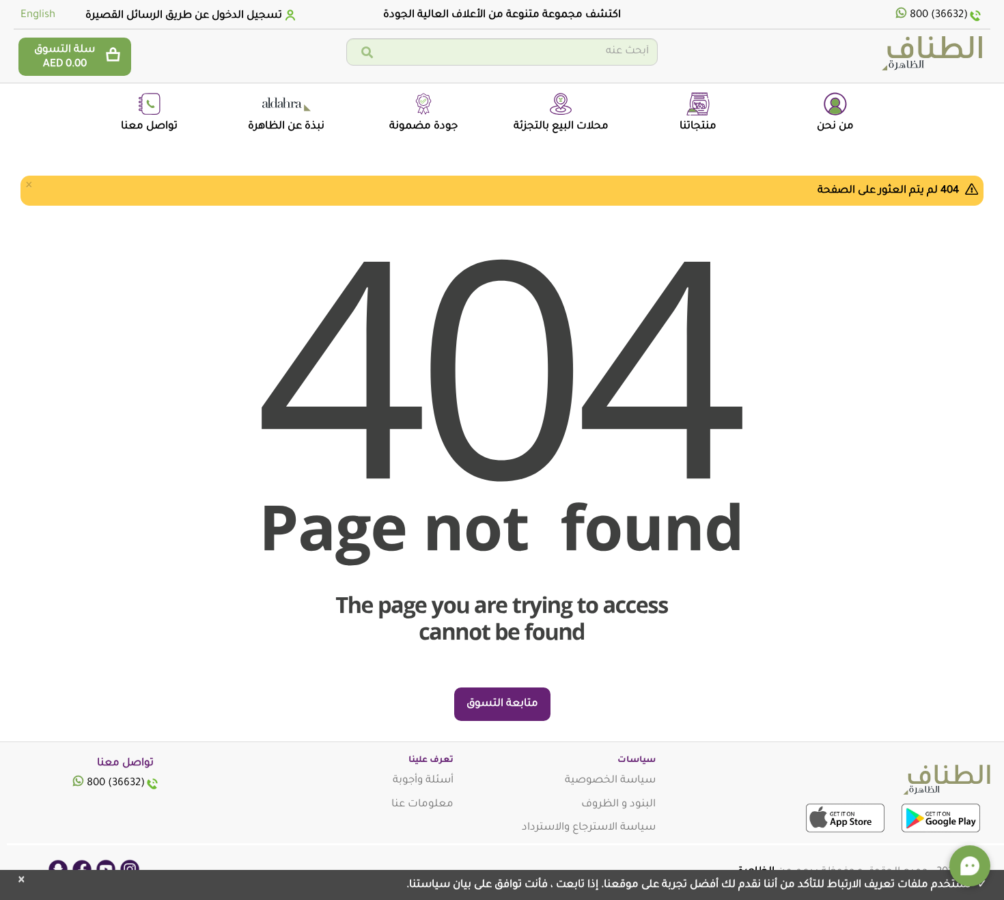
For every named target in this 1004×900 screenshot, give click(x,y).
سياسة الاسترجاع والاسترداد (589, 828)
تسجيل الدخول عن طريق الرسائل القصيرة (183, 16)
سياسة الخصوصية (610, 781)
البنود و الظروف (618, 804)
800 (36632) (939, 15)
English (37, 15)
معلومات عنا (422, 804)
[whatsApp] (901, 15)
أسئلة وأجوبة (423, 781)
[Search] (367, 53)
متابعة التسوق (502, 704)
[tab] (189, 15)
